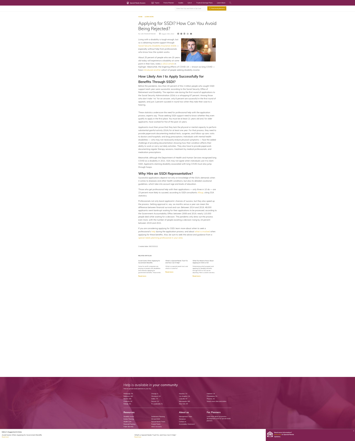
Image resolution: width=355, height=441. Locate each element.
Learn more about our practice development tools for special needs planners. (219, 419)
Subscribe (277, 434)
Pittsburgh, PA (128, 394)
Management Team (185, 416)
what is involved (202, 231)
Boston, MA (127, 399)
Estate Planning (129, 419)
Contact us (182, 421)
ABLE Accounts (156, 426)
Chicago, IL (154, 394)
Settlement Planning (158, 416)
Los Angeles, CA (184, 396)
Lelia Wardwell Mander (148, 34)
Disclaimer (182, 419)
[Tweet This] (181, 34)
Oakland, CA (211, 394)
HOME (140, 16)
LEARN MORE (149, 16)
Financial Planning (129, 424)
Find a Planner (168, 3)
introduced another (152, 70)
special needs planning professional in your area (160, 237)
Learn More (221, 3)
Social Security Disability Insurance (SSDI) (157, 45)
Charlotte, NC (128, 401)
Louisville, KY (183, 399)
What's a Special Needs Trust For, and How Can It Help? (155, 435)
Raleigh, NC (127, 404)
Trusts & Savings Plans (204, 3)
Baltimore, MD (128, 396)
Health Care (127, 421)
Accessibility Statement (187, 424)
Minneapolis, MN (184, 401)
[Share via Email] (191, 33)
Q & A (190, 3)
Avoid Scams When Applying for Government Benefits (22, 435)
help (153, 231)
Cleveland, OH (156, 396)
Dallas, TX (154, 399)
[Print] (188, 33)
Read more (142, 276)
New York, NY (183, 404)
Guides (180, 3)
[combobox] (190, 8)
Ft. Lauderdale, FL (157, 404)
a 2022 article (167, 63)
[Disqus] (177, 300)
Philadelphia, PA (212, 396)
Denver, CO (155, 401)
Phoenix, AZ (211, 399)
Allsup (200, 192)
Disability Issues (129, 416)
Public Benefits (128, 426)
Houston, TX (183, 394)
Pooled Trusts (155, 424)
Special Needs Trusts (158, 421)
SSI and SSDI (155, 419)
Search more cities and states (216, 401)
